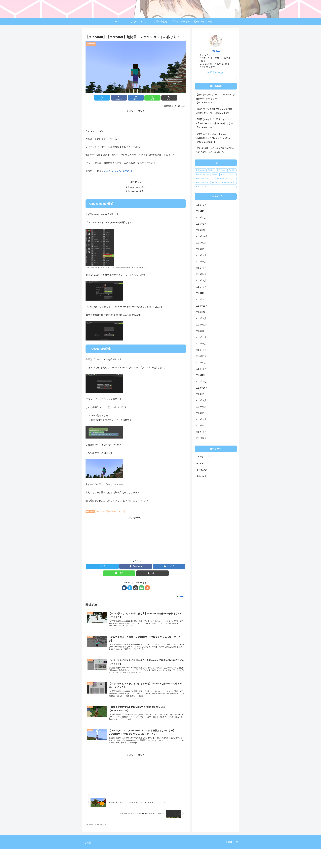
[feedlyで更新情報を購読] (141, 587)
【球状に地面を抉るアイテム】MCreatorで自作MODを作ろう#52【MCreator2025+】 (213, 138)
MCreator (103, 512)
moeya (216, 51)
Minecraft (91, 512)
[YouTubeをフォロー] (135, 587)
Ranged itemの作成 (136, 187)
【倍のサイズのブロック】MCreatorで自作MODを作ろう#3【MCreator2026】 (215, 98)
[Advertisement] (136, 119)
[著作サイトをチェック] (124, 587)
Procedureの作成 (135, 191)
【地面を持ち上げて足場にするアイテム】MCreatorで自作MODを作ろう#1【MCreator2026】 (215, 123)
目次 (132, 181)
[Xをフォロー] (129, 587)
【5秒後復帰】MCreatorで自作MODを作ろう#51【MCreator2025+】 (215, 150)
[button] (169, 98)
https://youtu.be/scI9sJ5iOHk (118, 171)
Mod (122, 512)
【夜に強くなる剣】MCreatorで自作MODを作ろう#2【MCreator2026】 (214, 111)
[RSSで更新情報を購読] (147, 587)
